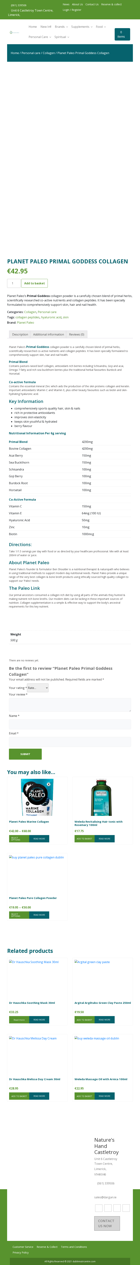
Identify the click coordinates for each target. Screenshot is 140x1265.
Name (14, 716)
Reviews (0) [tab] (76, 334)
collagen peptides (27, 317)
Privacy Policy (21, 1252)
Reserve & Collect (47, 1247)
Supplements (80, 27)
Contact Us (92, 4)
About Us (77, 4)
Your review (18, 694)
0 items (121, 34)
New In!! (45, 27)
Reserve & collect (111, 4)
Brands (60, 27)
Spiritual (60, 37)
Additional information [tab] (48, 334)
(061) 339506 (18, 5)
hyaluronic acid (51, 317)
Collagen (49, 53)
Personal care (31, 53)
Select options (15, 838)
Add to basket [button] (84, 838)
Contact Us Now (106, 1223)
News (66, 4)
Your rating (18, 688)
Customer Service (23, 1247)
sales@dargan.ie (105, 1197)
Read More (39, 838)
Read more (19, 1019)
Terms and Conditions (74, 1247)
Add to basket (34, 283)
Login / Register (72, 10)
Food (99, 27)
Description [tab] (20, 334)
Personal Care (38, 37)
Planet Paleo (25, 323)
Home (33, 27)
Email (14, 733)
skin (66, 317)
